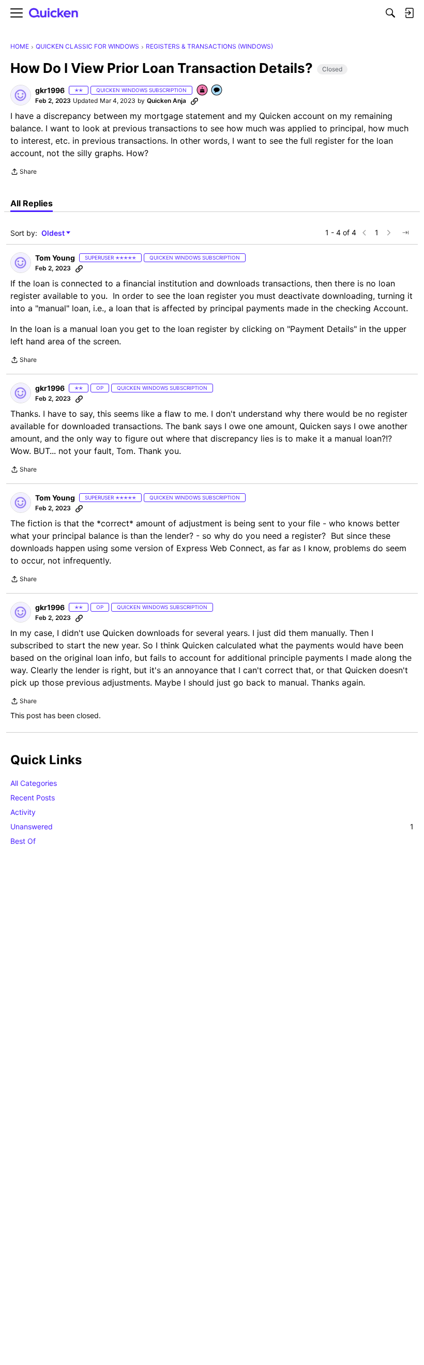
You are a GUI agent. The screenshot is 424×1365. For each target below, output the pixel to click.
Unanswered (212, 826)
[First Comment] (217, 91)
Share (23, 173)
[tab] (31, 203)
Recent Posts (32, 797)
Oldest (53, 233)
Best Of (23, 841)
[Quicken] (54, 13)
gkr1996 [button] (50, 90)
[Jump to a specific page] (405, 232)
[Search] (390, 13)
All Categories (33, 783)
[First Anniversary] (202, 91)
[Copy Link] (194, 100)
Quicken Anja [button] (166, 100)
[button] (20, 95)
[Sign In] (409, 13)
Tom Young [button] (55, 257)
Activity (23, 812)
